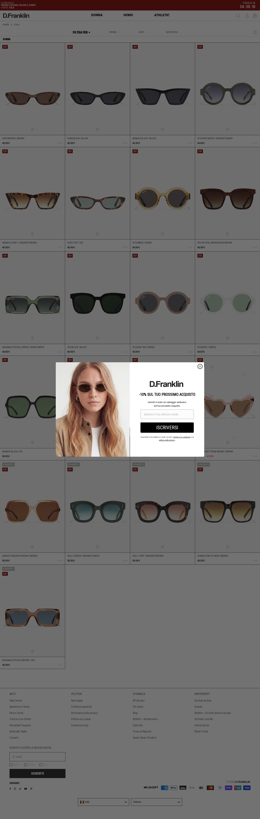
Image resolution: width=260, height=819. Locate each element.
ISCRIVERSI (167, 427)
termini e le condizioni (181, 437)
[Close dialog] (200, 366)
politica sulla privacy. (167, 440)
